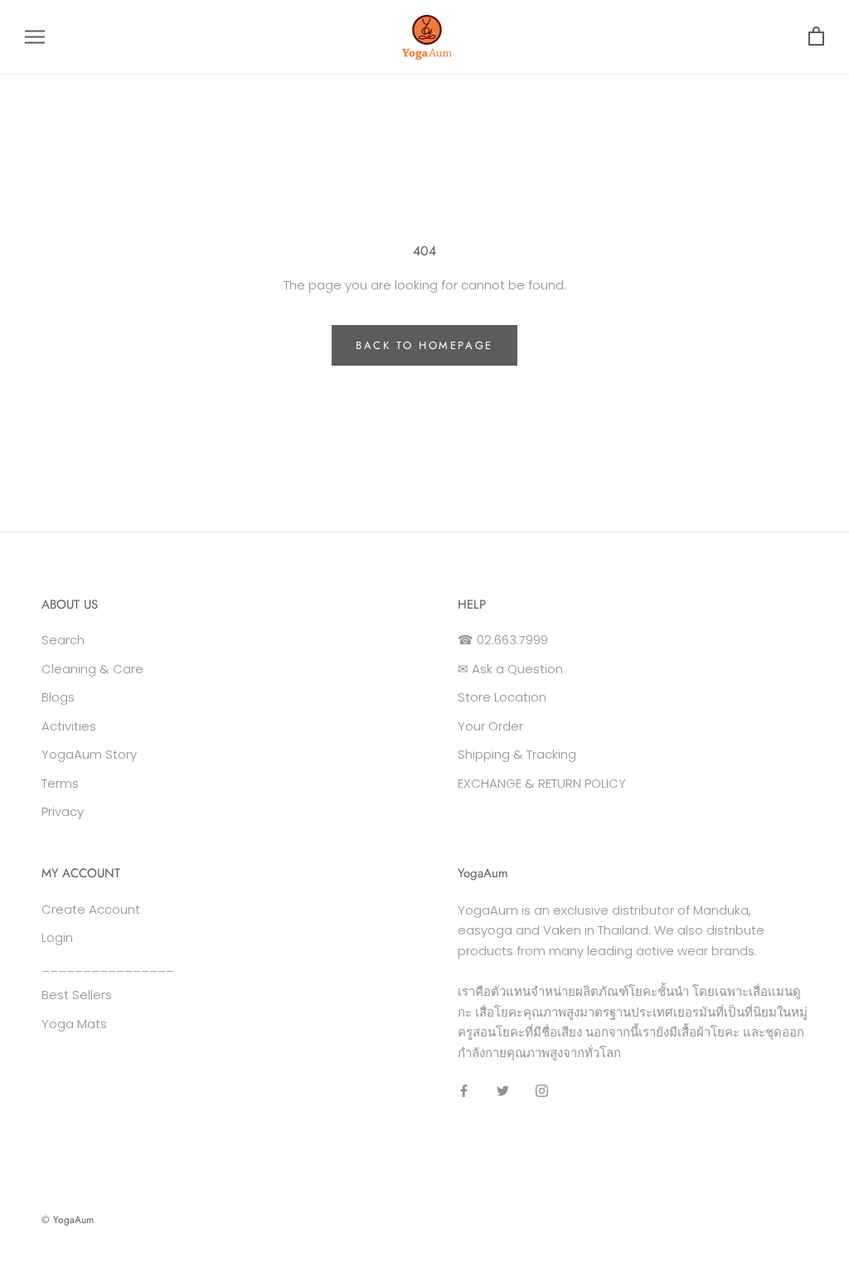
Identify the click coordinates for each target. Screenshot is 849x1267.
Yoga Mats (74, 1023)
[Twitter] (503, 1090)
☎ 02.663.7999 (503, 639)
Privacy (62, 811)
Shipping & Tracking (517, 754)
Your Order (490, 726)
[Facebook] (464, 1090)
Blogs (58, 697)
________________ (107, 966)
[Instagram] (542, 1090)
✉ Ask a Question (510, 668)
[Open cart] (816, 36)
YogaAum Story (89, 754)
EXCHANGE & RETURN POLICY (542, 783)
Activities (68, 726)
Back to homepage (424, 345)
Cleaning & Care (92, 668)
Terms (60, 783)
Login (57, 937)
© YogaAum (67, 1219)
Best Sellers (76, 994)
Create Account (90, 909)
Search (63, 639)
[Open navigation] (35, 37)
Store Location (502, 697)
